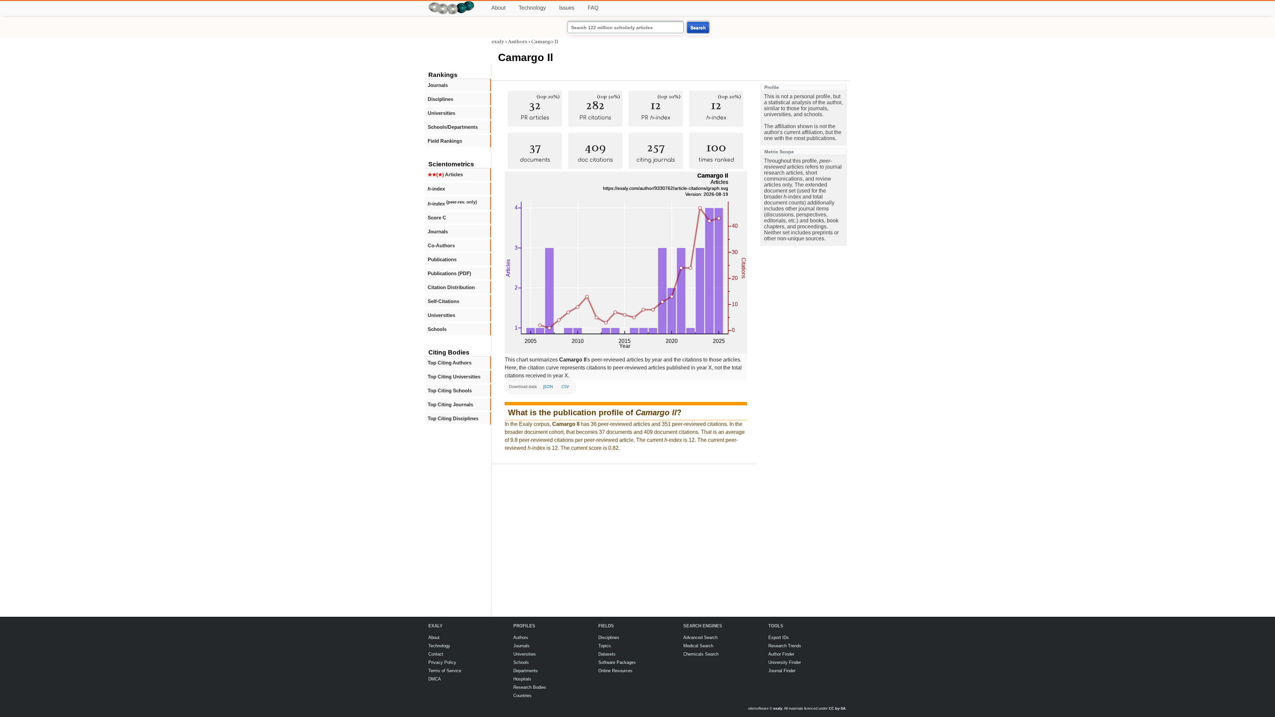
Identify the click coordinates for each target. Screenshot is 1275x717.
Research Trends (784, 645)
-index (436, 189)
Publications (442, 259)
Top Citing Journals (450, 404)
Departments (525, 670)
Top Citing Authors (449, 362)
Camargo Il (544, 41)
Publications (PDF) (449, 273)
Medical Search (698, 645)
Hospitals (522, 679)
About (498, 8)
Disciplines (440, 99)
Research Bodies (529, 687)
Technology (532, 8)
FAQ (593, 8)
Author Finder (781, 654)
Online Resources (615, 670)
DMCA (434, 679)
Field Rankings (445, 141)
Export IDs (778, 637)
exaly (497, 41)
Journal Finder (782, 670)
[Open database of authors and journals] (451, 4)
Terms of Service (444, 670)
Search (698, 27)
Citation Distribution (451, 287)
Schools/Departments (453, 127)
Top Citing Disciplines (453, 418)
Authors (517, 41)
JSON (548, 386)
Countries (522, 695)
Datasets (607, 654)
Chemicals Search (701, 654)
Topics (604, 645)
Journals (438, 85)
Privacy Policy (442, 662)
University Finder (784, 662)
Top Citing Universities (454, 376)
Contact (435, 654)
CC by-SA (837, 708)
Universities (441, 113)
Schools (437, 329)
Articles (445, 174)
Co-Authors (441, 245)
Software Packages (617, 662)
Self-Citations (443, 301)
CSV (565, 386)
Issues (566, 8)
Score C (437, 217)
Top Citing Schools (450, 390)
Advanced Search (700, 637)
